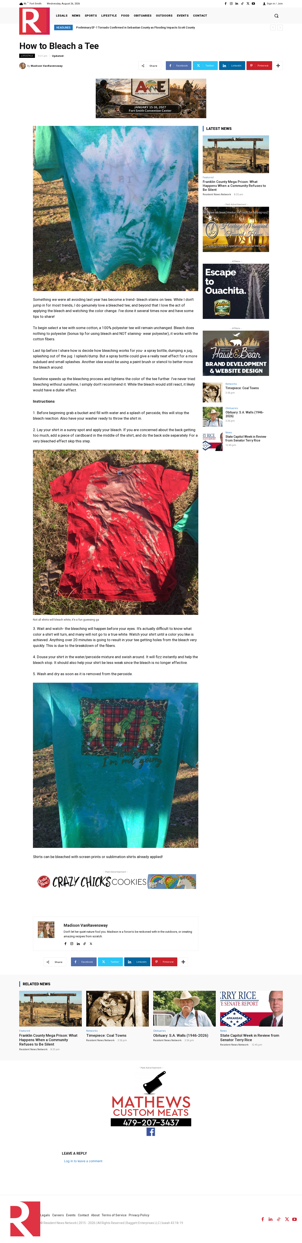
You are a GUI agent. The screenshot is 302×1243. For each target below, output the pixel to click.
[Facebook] (225, 3)
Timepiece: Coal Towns (242, 388)
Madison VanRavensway (47, 65)
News (229, 432)
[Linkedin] (236, 3)
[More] (278, 65)
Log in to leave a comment (83, 1161)
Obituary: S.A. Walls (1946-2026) (180, 1035)
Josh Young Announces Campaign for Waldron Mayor (111, 27)
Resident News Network (217, 194)
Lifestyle (27, 55)
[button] (276, 15)
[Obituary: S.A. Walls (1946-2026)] (213, 417)
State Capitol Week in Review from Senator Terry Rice (246, 438)
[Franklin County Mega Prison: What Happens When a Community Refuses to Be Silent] (236, 154)
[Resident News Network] (34, 20)
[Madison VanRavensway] (23, 66)
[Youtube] (253, 3)
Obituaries (232, 408)
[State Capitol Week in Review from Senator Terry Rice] (213, 441)
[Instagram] (231, 3)
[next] (280, 27)
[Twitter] (248, 3)
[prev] (273, 27)
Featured (208, 177)
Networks (231, 384)
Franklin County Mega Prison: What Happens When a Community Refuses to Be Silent (234, 186)
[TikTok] (242, 3)
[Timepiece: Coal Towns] (213, 392)
